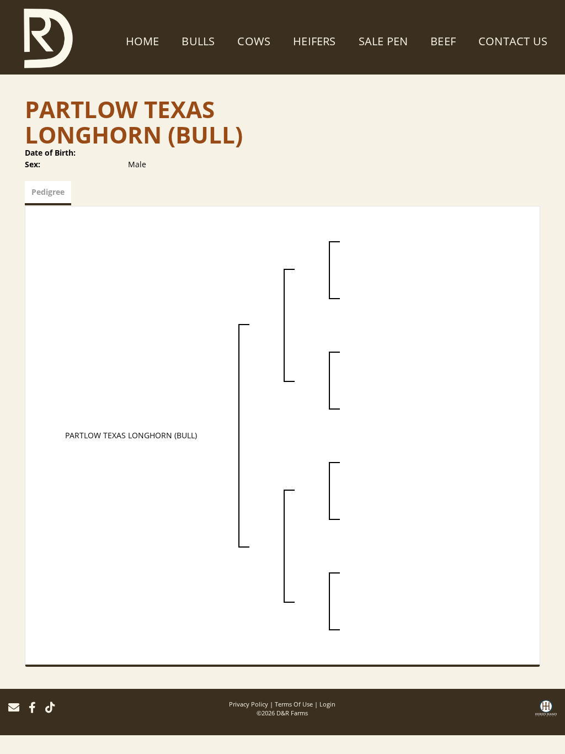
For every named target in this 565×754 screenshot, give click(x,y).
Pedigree (48, 192)
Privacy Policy (248, 704)
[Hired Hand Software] (546, 712)
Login (327, 704)
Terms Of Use (294, 704)
